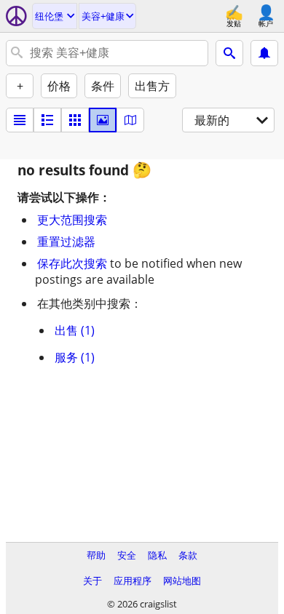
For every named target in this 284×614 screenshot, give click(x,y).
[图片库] (103, 120)
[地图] (130, 120)
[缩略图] (47, 120)
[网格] (75, 120)
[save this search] (264, 53)
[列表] (19, 120)
